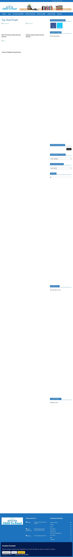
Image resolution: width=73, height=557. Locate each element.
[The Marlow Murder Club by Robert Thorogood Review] (29, 530)
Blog (9, 14)
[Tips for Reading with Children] (29, 537)
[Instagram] (68, 1)
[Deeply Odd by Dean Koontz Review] (36, 28)
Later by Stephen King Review (11, 52)
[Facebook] (66, 1)
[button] (69, 14)
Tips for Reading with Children (40, 535)
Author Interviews (18, 14)
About (4, 14)
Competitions (51, 14)
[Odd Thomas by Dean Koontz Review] (12, 28)
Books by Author (30, 14)
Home (3, 17)
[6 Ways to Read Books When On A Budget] (29, 524)
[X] (70, 1)
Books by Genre (41, 14)
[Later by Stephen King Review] (12, 45)
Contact (59, 14)
